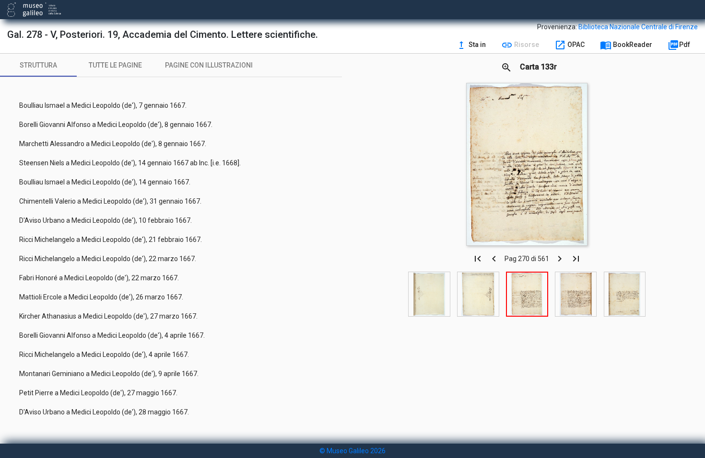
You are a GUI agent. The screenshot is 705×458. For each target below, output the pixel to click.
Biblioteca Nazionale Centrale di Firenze (638, 27)
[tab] (38, 65)
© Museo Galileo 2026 (352, 451)
